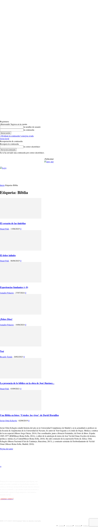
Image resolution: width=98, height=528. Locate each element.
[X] (14, 508)
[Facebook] (2, 508)
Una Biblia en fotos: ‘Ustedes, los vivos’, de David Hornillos (29, 415)
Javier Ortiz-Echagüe (8, 420)
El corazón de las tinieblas (13, 223)
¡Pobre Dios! (6, 319)
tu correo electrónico (32, 146)
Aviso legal (4, 138)
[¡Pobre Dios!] (20, 313)
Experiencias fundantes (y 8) (14, 287)
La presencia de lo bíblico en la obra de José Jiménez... (27, 383)
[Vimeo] (20, 508)
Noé (2, 351)
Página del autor (6, 448)
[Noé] (20, 345)
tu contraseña (29, 129)
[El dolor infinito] (20, 249)
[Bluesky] (26, 508)
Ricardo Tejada (6, 356)
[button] (79, 179)
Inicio (2, 185)
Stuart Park (4, 228)
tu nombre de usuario (32, 126)
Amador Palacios (7, 292)
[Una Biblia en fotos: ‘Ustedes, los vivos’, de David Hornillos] (20, 409)
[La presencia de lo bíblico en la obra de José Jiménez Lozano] (20, 377)
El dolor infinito (8, 255)
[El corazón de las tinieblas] (20, 217)
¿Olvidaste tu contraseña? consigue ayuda (17, 135)
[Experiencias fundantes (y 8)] (20, 281)
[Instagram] (8, 508)
